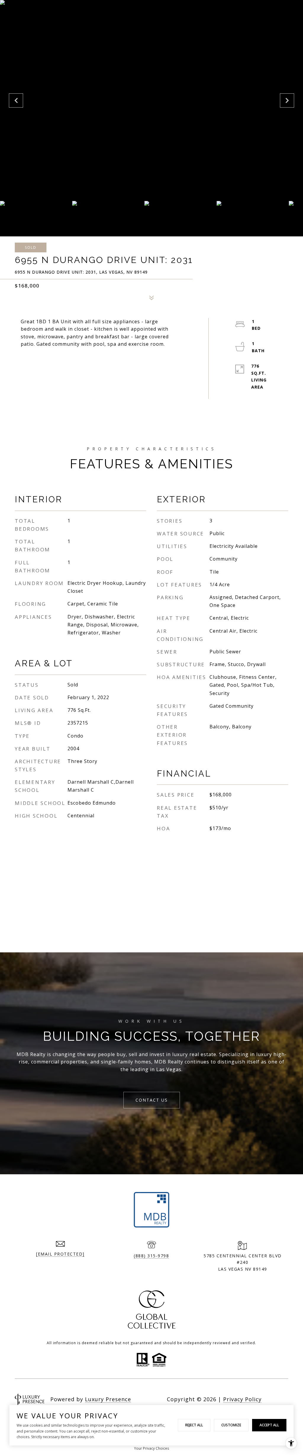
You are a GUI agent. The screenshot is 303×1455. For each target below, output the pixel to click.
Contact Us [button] (152, 1100)
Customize (231, 1425)
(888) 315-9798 (151, 1255)
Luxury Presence (108, 1399)
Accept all (269, 1425)
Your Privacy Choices (151, 1448)
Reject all (194, 1425)
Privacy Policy (242, 1399)
